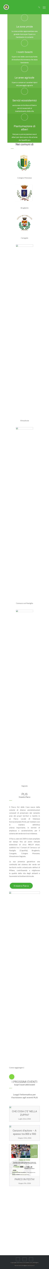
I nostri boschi (25, 52)
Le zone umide (24, 26)
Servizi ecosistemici (24, 100)
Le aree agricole (24, 77)
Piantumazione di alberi (24, 128)
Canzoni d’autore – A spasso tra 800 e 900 (24, 1132)
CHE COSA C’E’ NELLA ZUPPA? (24, 1113)
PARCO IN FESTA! (25, 1179)
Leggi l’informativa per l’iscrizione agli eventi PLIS (24, 1096)
